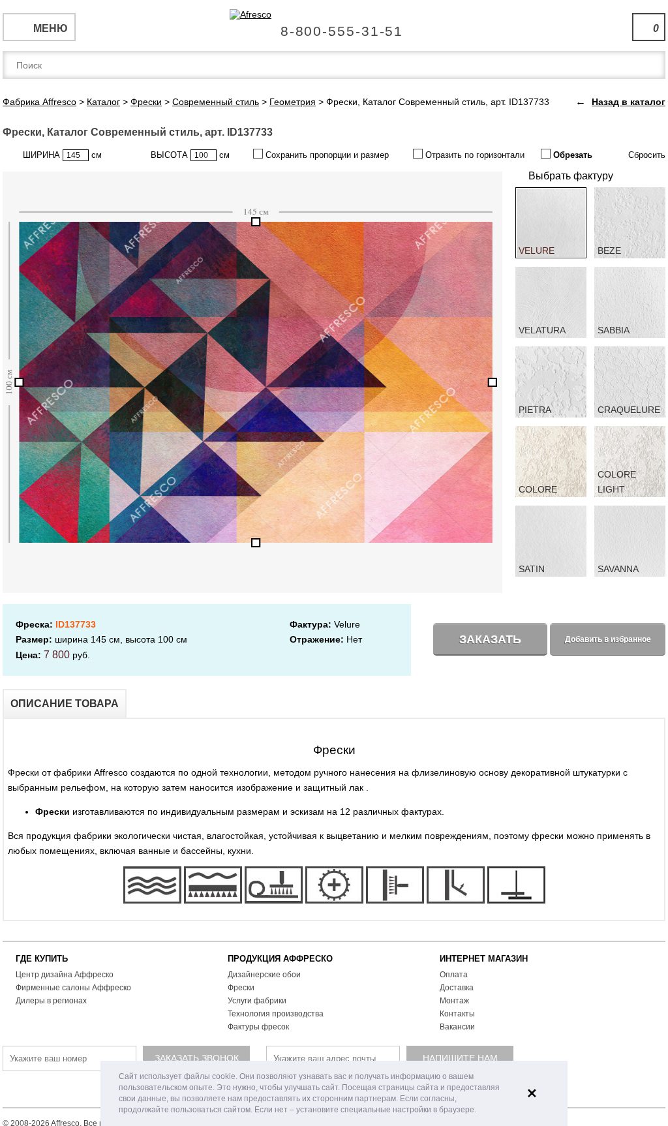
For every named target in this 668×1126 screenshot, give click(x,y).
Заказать (490, 639)
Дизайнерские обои (264, 974)
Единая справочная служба (334, 26)
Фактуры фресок (258, 1026)
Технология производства (276, 1013)
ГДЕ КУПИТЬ (42, 959)
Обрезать (571, 155)
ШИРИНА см (62, 155)
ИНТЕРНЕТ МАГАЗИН (484, 959)
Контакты (457, 1013)
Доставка (457, 987)
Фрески (241, 987)
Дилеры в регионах (51, 1000)
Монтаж (454, 1000)
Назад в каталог (628, 102)
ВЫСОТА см (190, 155)
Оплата (454, 974)
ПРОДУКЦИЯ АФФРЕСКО (280, 959)
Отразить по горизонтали (473, 155)
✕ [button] (532, 1093)
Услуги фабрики (257, 1000)
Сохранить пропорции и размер (326, 155)
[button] (479, 1110)
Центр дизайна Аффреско (65, 974)
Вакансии (457, 1026)
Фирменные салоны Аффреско (73, 987)
